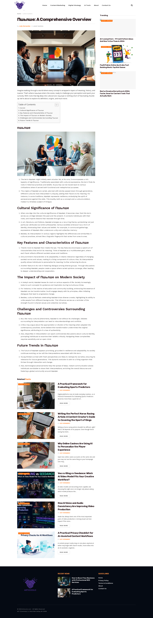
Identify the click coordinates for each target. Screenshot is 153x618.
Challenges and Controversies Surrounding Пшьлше (39, 118)
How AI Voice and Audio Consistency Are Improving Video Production (76, 506)
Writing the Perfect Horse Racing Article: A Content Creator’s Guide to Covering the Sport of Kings (76, 416)
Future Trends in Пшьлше (29, 120)
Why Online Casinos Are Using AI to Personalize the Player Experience (75, 446)
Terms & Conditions (105, 583)
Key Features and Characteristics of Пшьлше (36, 113)
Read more (65, 403)
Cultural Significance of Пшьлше (32, 110)
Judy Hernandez (24, 26)
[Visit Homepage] (19, 5)
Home (44, 5)
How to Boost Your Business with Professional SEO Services (83, 580)
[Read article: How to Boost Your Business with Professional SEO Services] (64, 581)
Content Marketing (57, 5)
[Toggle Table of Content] (55, 105)
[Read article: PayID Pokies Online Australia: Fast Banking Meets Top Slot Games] (118, 54)
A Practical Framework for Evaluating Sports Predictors (82, 592)
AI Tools (87, 5)
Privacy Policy (103, 580)
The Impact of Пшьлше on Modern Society (36, 115)
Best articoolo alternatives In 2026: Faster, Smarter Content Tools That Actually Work (115, 93)
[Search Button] (132, 5)
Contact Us (106, 5)
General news (106, 47)
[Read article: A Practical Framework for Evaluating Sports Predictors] (36, 395)
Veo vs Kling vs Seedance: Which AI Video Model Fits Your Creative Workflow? (76, 476)
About (96, 5)
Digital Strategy (74, 5)
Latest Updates (27, 13)
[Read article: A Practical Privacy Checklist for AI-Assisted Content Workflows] (36, 544)
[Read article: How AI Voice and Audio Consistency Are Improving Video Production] (36, 515)
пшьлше (22, 108)
